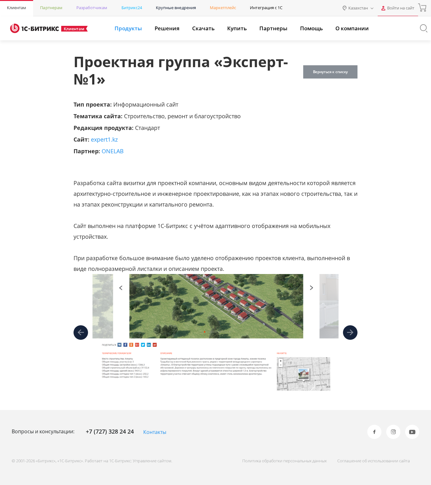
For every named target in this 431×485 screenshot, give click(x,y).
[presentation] (81, 332)
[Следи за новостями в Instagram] (393, 432)
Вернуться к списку (330, 71)
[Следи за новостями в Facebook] (374, 432)
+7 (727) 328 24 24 (110, 431)
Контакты (154, 432)
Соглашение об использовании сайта (373, 461)
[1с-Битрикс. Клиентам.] (34, 28)
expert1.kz (104, 139)
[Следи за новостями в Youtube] (412, 432)
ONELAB (113, 151)
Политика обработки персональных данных (284, 461)
